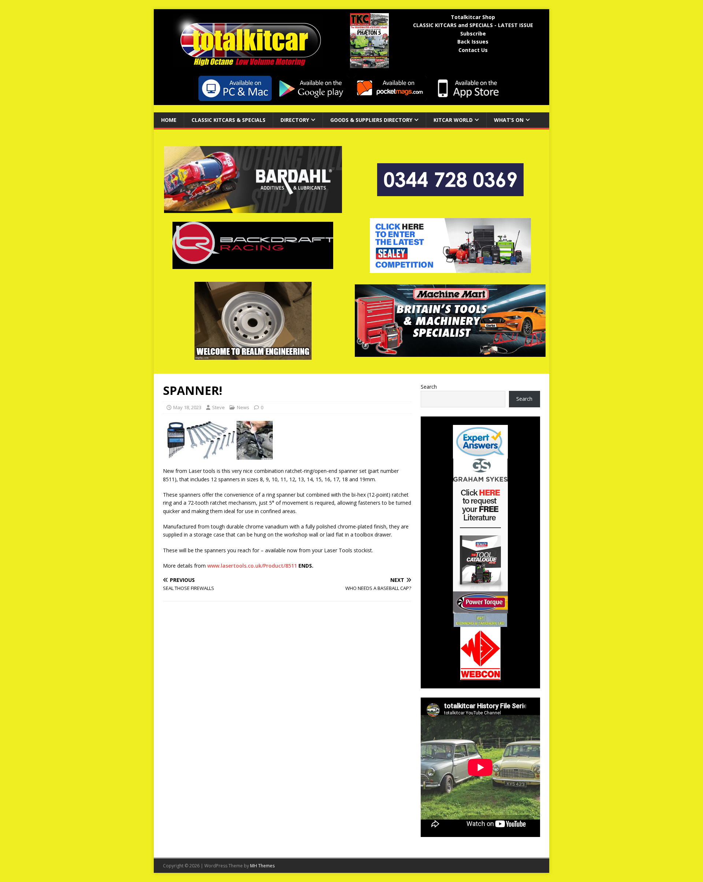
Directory (294, 119)
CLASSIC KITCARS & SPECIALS (228, 119)
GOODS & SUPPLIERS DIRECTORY (371, 119)
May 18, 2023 (187, 407)
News (243, 407)
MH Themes (262, 866)
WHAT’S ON (509, 119)
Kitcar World (453, 119)
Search (429, 386)
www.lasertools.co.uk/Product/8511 (252, 565)
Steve (218, 407)
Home (168, 119)
